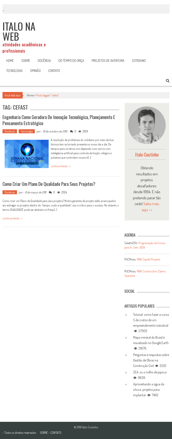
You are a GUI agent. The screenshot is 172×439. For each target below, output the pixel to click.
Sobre (25, 60)
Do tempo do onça (71, 60)
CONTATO (55, 432)
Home (10, 60)
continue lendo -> (61, 166)
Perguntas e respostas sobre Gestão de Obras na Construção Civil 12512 (151, 360)
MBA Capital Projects (148, 259)
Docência (44, 60)
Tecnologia (14, 71)
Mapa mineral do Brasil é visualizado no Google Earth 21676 (151, 342)
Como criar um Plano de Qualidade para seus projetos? (49, 183)
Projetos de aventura (108, 60)
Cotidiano (139, 60)
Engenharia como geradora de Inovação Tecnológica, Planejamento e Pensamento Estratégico (59, 120)
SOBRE (44, 432)
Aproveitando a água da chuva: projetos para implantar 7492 (148, 389)
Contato (54, 71)
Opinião (35, 71)
